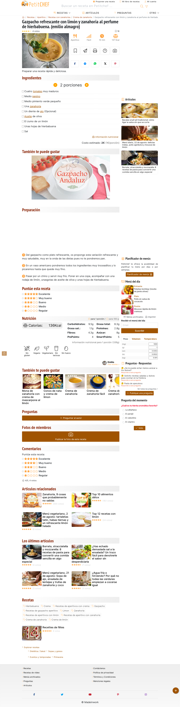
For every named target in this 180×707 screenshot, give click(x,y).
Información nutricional (106, 137)
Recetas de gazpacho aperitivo (42, 610)
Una (32, 106)
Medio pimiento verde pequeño (42, 101)
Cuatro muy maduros (41, 91)
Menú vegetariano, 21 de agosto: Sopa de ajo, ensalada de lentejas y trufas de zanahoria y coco (55, 579)
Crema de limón (60, 619)
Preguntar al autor (72, 418)
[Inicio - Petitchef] (23, 17)
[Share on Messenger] (85, 63)
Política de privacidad (103, 672)
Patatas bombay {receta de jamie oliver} (145, 290)
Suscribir (139, 330)
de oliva (33, 116)
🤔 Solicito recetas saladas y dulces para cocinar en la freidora (138, 377)
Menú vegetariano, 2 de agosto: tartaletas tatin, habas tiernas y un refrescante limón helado (55, 520)
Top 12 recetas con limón (104, 515)
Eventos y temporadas (40, 657)
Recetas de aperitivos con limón (42, 615)
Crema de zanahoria (71, 392)
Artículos (92, 13)
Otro (152, 13)
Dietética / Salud (37, 651)
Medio (32, 96)
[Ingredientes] (4, 353)
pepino (36, 96)
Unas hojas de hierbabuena (40, 126)
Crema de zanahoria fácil (96, 392)
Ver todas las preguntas (146, 389)
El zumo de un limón (36, 121)
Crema (47, 606)
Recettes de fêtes (53, 627)
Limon (66, 610)
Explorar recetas (31, 647)
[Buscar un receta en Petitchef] (141, 6)
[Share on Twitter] (105, 63)
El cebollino (130, 418)
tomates (37, 91)
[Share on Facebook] (75, 63)
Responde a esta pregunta (131, 372)
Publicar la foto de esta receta (70, 439)
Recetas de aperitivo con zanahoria (82, 615)
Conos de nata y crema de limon (53, 393)
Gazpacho (99, 606)
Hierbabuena (32, 606)
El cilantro (130, 422)
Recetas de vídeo (32, 672)
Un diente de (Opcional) (40, 111)
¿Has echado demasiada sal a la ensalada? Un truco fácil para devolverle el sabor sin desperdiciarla (94, 554)
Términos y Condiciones (104, 677)
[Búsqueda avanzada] (146, 6)
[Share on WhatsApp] (95, 63)
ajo (42, 111)
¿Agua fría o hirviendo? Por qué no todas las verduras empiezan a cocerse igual (105, 579)
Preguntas (123, 13)
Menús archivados (134, 317)
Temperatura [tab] (150, 339)
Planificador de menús (138, 274)
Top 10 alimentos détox (102, 496)
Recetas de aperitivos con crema (72, 606)
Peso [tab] (125, 339)
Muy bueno (45, 298)
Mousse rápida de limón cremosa (145, 310)
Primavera (58, 657)
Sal (26, 131)
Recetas (62, 13)
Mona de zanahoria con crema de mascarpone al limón (31, 397)
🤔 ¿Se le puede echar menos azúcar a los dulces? (139, 369)
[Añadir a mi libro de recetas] (75, 51)
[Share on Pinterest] (115, 63)
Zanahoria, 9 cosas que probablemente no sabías (54, 497)
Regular (43, 310)
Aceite (28, 116)
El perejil (129, 414)
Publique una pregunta (141, 393)
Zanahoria (79, 610)
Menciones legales (101, 681)
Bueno (42, 302)
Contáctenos (99, 668)
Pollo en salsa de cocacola (142, 300)
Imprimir (152, 317)
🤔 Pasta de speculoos (131, 383)
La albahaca (131, 410)
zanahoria (35, 106)
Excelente (44, 294)
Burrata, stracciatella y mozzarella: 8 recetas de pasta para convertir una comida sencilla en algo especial (45, 554)
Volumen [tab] (136, 339)
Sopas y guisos (55, 651)
